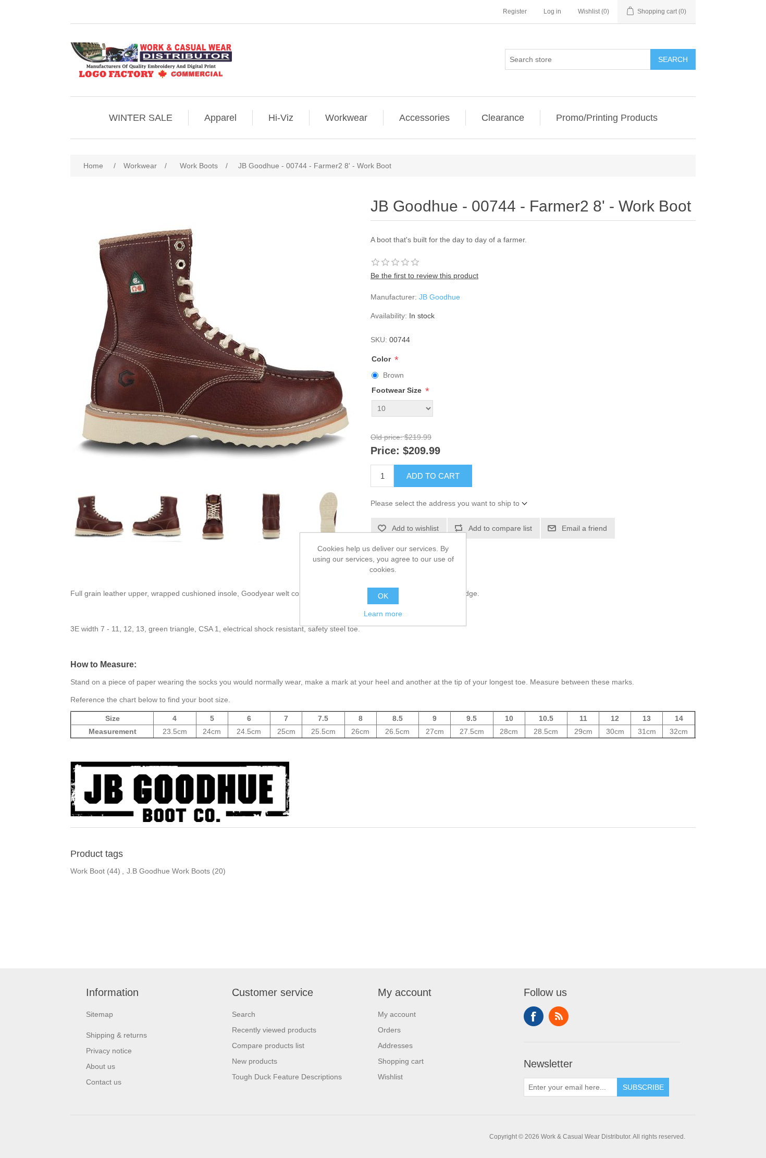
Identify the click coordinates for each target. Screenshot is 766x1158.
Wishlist (390, 1077)
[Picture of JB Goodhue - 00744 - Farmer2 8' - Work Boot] (99, 516)
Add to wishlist (415, 528)
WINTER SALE (140, 118)
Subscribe (643, 1087)
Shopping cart (401, 1061)
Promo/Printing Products (607, 118)
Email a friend (584, 528)
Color (382, 359)
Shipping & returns (116, 1035)
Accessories (424, 118)
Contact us (103, 1082)
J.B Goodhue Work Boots (168, 871)
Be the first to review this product (424, 275)
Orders (389, 1030)
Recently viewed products (274, 1030)
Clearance (502, 118)
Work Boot (87, 871)
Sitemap (99, 1014)
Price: (385, 450)
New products (254, 1061)
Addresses (395, 1045)
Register (515, 11)
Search (673, 59)
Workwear (346, 118)
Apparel (220, 118)
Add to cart (433, 475)
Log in (552, 11)
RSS (559, 1016)
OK (383, 596)
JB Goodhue (439, 297)
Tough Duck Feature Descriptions (287, 1077)
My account (397, 1014)
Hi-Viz (280, 118)
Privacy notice (109, 1051)
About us (100, 1066)
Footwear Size (398, 391)
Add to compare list (500, 528)
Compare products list (268, 1045)
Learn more (383, 613)
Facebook (533, 1016)
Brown (393, 375)
